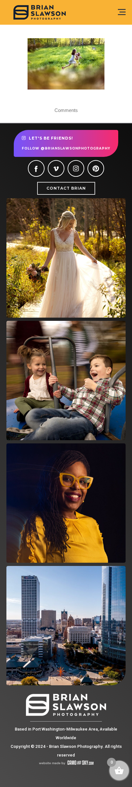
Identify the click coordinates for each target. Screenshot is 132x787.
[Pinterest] (95, 168)
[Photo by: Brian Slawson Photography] (66, 64)
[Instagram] (76, 168)
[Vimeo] (56, 168)
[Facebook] (36, 168)
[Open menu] (122, 12)
